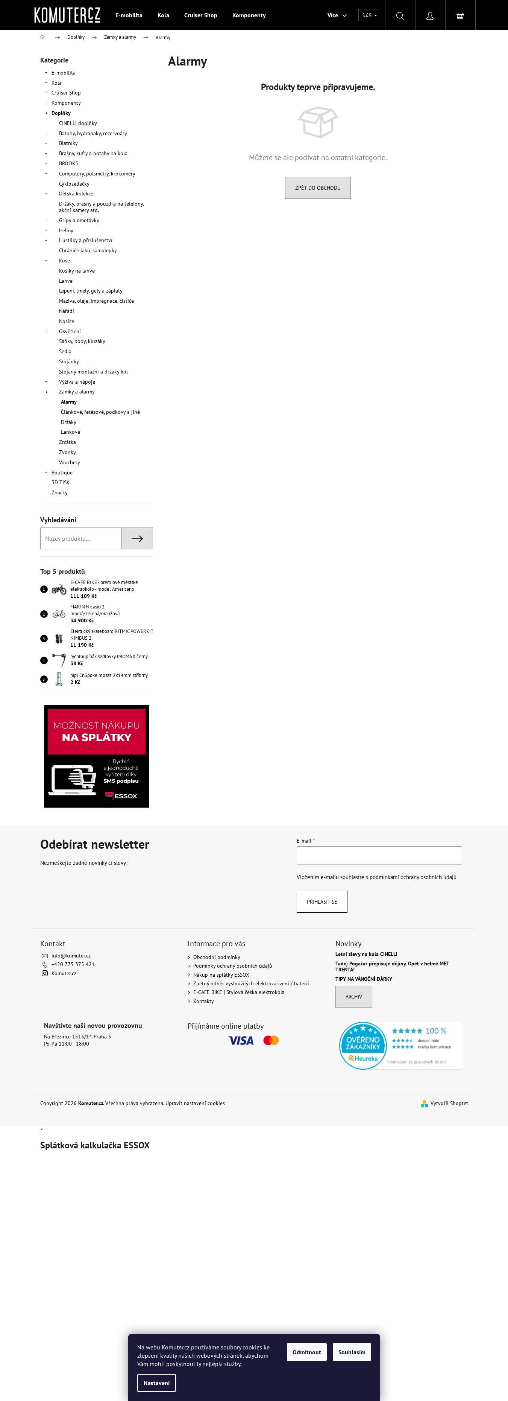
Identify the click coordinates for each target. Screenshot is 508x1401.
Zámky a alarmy (77, 391)
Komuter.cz (64, 973)
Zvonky (67, 452)
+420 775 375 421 (73, 964)
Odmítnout (307, 1352)
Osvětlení (70, 331)
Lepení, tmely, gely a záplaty (91, 290)
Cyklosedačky (74, 183)
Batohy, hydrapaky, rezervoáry (93, 133)
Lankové (70, 431)
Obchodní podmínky (216, 957)
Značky (60, 492)
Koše (64, 260)
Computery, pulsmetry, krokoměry (97, 173)
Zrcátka (67, 442)
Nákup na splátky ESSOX (221, 974)
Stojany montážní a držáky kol (93, 371)
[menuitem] (129, 15)
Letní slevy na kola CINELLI (366, 954)
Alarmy (69, 401)
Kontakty (203, 1001)
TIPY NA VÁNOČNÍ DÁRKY (363, 979)
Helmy (66, 230)
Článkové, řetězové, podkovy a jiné (100, 412)
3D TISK (61, 482)
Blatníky (68, 143)
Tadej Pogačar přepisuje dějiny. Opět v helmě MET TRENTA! (392, 967)
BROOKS (68, 163)
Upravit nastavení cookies (195, 1103)
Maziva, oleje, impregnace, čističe (96, 300)
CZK (367, 14)
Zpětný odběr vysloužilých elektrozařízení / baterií (251, 983)
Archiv (354, 996)
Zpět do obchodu (318, 187)
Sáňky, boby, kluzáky (82, 341)
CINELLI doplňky (78, 123)
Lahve (66, 280)
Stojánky (69, 361)
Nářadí (66, 311)
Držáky (68, 422)
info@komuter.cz (71, 955)
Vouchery (69, 462)
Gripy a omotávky (79, 220)
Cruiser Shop (66, 92)
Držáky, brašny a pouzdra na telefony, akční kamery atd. (101, 206)
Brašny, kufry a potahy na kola (93, 153)
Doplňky (61, 113)
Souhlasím (351, 1352)
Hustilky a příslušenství (85, 240)
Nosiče (66, 321)
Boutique (62, 472)
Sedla (65, 351)
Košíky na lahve (77, 270)
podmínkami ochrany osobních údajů (413, 877)
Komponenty (66, 102)
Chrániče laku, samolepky (88, 250)
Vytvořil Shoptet (449, 1103)
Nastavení (157, 1383)
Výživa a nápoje (77, 381)
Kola (57, 82)
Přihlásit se (322, 901)
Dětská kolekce (76, 193)
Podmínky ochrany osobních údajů (232, 965)
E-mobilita (64, 72)
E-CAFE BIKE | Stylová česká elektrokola (239, 992)
